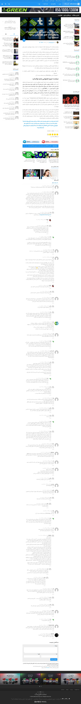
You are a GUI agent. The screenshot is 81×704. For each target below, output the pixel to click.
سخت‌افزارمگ (77, 689)
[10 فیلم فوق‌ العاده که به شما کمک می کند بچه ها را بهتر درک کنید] (31, 174)
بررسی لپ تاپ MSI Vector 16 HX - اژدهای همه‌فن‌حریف (69, 81)
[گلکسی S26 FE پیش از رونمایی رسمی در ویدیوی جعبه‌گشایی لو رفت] (16, 51)
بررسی (60, 4)
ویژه (39, 4)
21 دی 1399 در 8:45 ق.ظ (47, 322)
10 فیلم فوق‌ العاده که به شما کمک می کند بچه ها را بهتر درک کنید (32, 178)
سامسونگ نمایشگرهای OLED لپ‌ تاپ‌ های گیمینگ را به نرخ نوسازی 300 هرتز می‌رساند (40, 146)
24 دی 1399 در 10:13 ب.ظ (41, 378)
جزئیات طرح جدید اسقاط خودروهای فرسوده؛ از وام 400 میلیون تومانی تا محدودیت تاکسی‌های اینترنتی (69, 26)
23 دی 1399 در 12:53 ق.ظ (38, 577)
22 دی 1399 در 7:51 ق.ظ (47, 257)
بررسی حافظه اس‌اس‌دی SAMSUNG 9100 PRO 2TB (69, 63)
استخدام (62, 689)
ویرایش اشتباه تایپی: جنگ (10, 99)
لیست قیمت (45, 4)
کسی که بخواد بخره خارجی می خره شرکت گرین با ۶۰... (9, 89)
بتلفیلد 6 (46, 1)
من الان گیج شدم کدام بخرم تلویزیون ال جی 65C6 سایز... (8, 74)
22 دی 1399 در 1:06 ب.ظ (47, 250)
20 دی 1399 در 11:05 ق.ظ (47, 461)
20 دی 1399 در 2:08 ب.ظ (47, 398)
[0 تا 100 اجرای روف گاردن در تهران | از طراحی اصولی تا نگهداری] (76, 117)
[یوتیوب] (49, 141)
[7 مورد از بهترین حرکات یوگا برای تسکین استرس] (76, 122)
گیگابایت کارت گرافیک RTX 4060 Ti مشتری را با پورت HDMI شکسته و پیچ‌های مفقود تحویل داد (7, 45)
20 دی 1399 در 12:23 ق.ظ (46, 443)
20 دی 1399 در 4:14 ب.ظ (47, 333)
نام (56, 654)
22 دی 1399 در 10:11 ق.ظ (43, 285)
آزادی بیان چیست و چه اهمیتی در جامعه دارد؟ (69, 127)
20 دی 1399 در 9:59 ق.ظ (47, 468)
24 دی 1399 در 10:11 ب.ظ (43, 341)
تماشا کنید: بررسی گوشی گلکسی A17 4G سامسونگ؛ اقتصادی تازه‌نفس (69, 75)
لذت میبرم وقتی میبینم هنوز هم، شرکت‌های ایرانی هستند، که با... (9, 79)
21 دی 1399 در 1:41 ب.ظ (46, 297)
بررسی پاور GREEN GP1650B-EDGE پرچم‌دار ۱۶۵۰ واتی (68, 32)
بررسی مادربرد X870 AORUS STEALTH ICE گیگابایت (70, 69)
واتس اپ (49, 131)
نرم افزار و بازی (67, 15)
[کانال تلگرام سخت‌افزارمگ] (42, 701)
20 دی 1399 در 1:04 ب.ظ (44, 478)
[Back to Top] (40, 692)
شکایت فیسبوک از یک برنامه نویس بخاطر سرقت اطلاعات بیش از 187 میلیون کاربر (53, 161)
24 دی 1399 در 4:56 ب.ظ (44, 212)
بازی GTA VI (76, 1)
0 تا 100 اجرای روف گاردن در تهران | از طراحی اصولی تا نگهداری (68, 118)
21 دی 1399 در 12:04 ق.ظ (43, 408)
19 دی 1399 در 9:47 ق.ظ (46, 610)
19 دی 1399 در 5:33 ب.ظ (47, 528)
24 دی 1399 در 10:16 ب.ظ (43, 421)
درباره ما (71, 689)
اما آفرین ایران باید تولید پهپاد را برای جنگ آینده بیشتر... (9, 108)
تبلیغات (67, 689)
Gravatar (47, 667)
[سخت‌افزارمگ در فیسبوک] (38, 701)
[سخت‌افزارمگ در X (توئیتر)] (37, 701)
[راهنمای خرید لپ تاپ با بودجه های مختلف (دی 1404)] (30, 679)
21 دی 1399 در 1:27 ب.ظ (43, 535)
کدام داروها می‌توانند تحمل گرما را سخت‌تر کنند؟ (50, 178)
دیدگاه (54, 183)
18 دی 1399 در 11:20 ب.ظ (45, 634)
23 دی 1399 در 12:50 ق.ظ (40, 503)
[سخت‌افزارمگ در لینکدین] (35, 701)
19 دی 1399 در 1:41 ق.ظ (43, 625)
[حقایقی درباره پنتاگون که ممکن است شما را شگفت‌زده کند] (76, 113)
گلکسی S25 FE (69, 1)
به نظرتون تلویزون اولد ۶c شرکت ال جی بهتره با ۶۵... (9, 84)
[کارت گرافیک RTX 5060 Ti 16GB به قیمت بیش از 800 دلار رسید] (76, 38)
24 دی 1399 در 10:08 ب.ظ (43, 237)
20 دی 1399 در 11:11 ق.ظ (45, 452)
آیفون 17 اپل (52, 1)
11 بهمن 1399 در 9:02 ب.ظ (43, 431)
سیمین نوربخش (51, 42)
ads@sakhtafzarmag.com (45, 215)
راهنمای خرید (53, 4)
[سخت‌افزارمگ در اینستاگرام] (40, 701)
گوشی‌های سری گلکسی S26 (60, 1)
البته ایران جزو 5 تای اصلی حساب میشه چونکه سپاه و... (9, 103)
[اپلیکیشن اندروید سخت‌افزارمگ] (44, 701)
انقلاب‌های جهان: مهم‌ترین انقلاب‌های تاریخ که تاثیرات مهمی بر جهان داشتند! (71, 105)
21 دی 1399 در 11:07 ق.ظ (43, 387)
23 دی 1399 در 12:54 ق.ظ (43, 604)
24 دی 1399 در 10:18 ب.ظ (43, 518)
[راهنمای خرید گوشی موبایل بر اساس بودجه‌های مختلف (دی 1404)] (71, 679)
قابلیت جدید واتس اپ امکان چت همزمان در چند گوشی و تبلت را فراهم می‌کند (41, 161)
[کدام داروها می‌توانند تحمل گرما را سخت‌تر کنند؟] (49, 174)
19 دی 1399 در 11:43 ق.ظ (47, 588)
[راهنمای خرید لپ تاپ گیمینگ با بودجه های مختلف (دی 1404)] (10, 679)
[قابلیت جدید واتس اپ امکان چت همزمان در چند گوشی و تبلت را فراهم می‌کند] (40, 154)
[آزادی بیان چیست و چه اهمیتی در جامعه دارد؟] (76, 127)
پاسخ (53, 188)
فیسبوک (53, 131)
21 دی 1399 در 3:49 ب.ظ (41, 569)
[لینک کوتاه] (39, 42)
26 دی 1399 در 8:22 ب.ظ (41, 225)
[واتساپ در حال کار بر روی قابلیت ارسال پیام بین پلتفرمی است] (29, 154)
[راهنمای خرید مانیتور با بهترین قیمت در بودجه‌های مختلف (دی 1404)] (51, 679)
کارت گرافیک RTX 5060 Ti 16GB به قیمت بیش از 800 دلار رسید (68, 38)
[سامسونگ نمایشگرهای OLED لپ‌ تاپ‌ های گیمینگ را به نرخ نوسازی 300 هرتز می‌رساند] (16, 57)
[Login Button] (2, 4)
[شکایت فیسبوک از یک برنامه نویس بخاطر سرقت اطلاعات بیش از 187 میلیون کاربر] (52, 154)
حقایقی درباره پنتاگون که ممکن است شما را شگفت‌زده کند (68, 113)
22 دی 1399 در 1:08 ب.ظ (44, 291)
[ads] (40, 9)
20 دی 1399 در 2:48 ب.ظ (44, 351)
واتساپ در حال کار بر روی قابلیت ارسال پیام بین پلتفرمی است (29, 161)
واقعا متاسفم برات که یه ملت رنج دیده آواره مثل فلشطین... (8, 94)
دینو (43, 1)
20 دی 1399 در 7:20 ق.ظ (44, 597)
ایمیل (38, 654)
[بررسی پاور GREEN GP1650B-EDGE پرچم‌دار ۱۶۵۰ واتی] (76, 32)
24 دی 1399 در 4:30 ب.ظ (46, 192)
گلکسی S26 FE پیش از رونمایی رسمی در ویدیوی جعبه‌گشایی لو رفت (7, 51)
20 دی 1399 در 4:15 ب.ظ (44, 497)
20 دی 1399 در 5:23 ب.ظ (44, 362)
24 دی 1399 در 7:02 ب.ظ (40, 219)
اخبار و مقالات (66, 4)
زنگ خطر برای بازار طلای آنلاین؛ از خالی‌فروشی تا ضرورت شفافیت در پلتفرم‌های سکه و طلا (7, 63)
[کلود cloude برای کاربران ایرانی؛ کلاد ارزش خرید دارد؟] (76, 44)
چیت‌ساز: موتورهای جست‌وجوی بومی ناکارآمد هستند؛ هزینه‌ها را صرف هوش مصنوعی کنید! (7, 39)
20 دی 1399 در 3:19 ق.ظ (47, 490)
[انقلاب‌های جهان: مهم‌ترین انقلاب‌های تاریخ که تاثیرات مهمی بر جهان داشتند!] (71, 99)
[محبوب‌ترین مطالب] (6, 34)
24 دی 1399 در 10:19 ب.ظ (43, 619)
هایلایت (60, 15)
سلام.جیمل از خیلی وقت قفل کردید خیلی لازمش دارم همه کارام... (9, 113)
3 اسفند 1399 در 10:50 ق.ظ (46, 186)
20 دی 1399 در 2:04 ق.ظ (47, 511)
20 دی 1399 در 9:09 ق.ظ (46, 484)
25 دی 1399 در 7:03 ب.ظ (44, 312)
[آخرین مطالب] (14, 34)
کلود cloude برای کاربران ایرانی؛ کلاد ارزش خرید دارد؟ (68, 44)
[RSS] (45, 701)
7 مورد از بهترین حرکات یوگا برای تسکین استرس (68, 122)
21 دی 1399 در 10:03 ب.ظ (43, 306)
